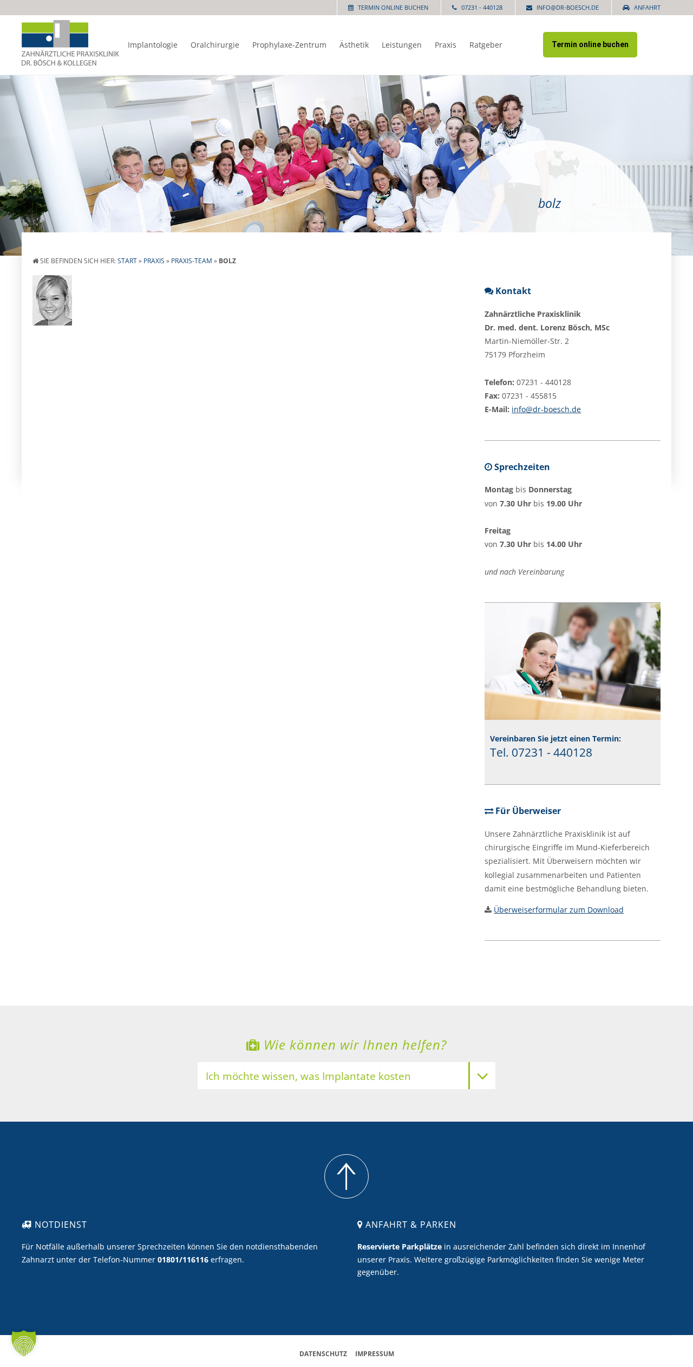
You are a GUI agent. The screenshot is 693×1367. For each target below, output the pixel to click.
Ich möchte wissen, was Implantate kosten (308, 1076)
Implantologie (153, 45)
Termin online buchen (393, 7)
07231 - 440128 (481, 7)
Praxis (445, 45)
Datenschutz (323, 1353)
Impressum (374, 1353)
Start (127, 260)
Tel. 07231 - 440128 (541, 752)
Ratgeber (485, 45)
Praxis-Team (191, 260)
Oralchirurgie (215, 45)
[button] (24, 1343)
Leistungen (402, 45)
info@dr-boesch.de (568, 7)
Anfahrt (647, 7)
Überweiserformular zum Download (559, 909)
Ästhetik (354, 45)
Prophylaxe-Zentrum (289, 45)
